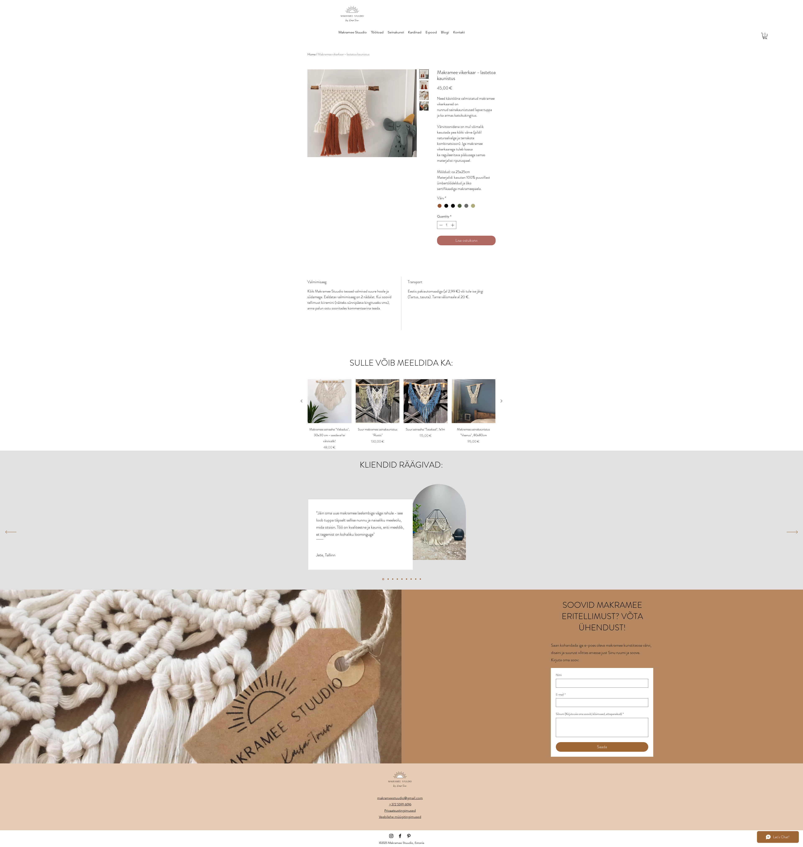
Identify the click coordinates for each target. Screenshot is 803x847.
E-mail (561, 695)
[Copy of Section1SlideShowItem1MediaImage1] (402, 579)
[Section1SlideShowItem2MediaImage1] (415, 579)
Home (311, 54)
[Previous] (10, 532)
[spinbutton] (446, 225)
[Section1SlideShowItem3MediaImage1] (392, 579)
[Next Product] (501, 400)
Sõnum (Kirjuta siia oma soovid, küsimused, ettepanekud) (590, 714)
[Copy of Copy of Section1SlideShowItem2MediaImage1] (383, 579)
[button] (764, 36)
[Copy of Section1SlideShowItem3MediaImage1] (420, 579)
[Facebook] (400, 836)
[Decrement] (440, 225)
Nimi (559, 675)
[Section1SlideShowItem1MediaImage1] (411, 579)
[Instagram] (391, 836)
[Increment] (453, 225)
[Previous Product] (301, 400)
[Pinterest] (409, 836)
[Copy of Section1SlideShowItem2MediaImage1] (388, 579)
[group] (401, 414)
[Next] (792, 532)
